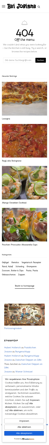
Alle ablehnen (24, 427)
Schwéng (20, 266)
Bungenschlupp (22, 351)
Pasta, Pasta (32, 270)
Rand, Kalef (7, 266)
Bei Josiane (21, 6)
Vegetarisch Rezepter (31, 262)
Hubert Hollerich (12, 347)
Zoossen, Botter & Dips (13, 270)
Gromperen (32, 266)
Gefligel (5, 262)
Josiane (8, 351)
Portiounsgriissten (13, 328)
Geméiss (15, 262)
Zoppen (21, 274)
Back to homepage (24, 285)
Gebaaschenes (9, 274)
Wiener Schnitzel (24, 371)
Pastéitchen (30, 347)
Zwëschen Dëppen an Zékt (28, 360)
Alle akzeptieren (24, 433)
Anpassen (24, 421)
